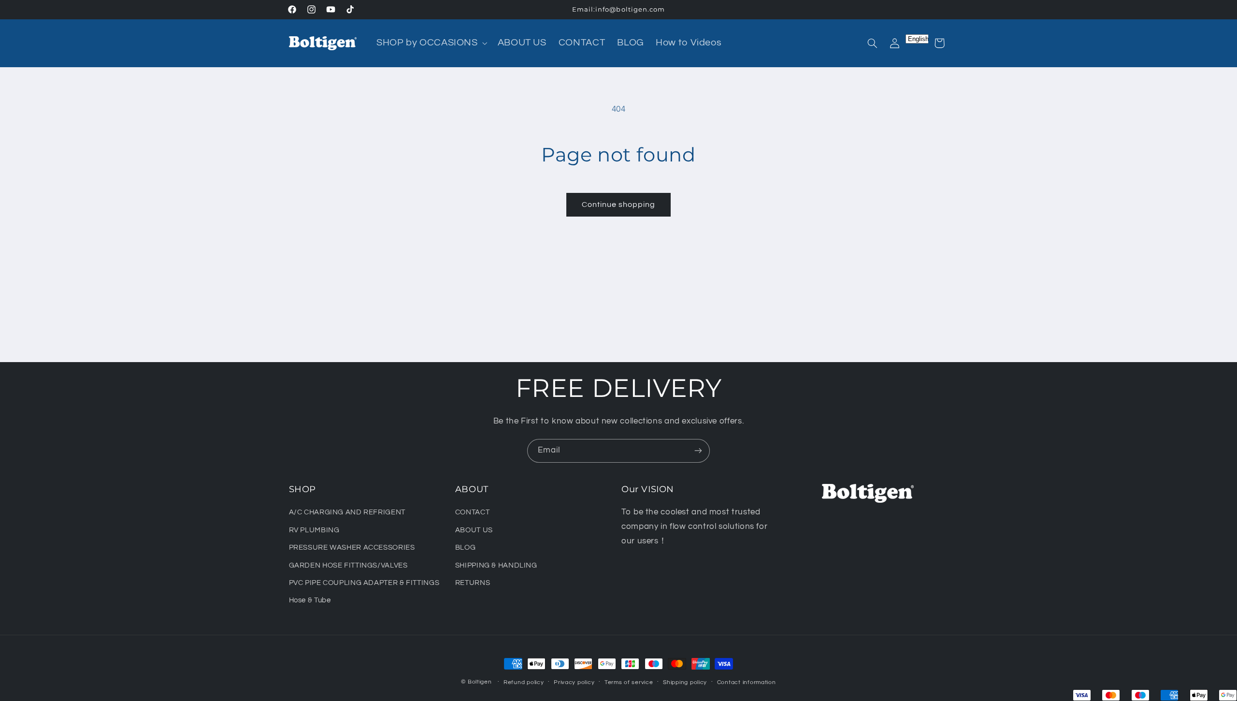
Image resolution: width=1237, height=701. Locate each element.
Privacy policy (574, 682)
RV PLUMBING (314, 530)
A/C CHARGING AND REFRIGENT (347, 512)
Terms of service (628, 682)
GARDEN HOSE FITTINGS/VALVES (348, 565)
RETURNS (472, 582)
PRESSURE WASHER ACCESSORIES (352, 547)
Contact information (746, 682)
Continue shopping (619, 204)
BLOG (465, 547)
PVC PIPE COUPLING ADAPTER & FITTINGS (364, 582)
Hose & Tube (310, 600)
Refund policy (523, 682)
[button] (430, 43)
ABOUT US (474, 530)
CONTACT (472, 512)
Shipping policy (685, 682)
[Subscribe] (698, 451)
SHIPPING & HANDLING (496, 565)
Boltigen (480, 682)
